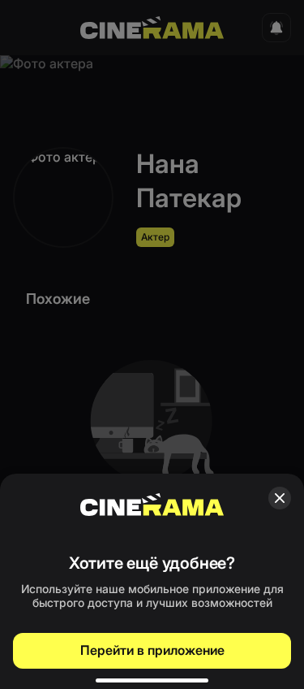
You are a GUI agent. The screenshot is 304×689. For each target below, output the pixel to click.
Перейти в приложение (152, 650)
